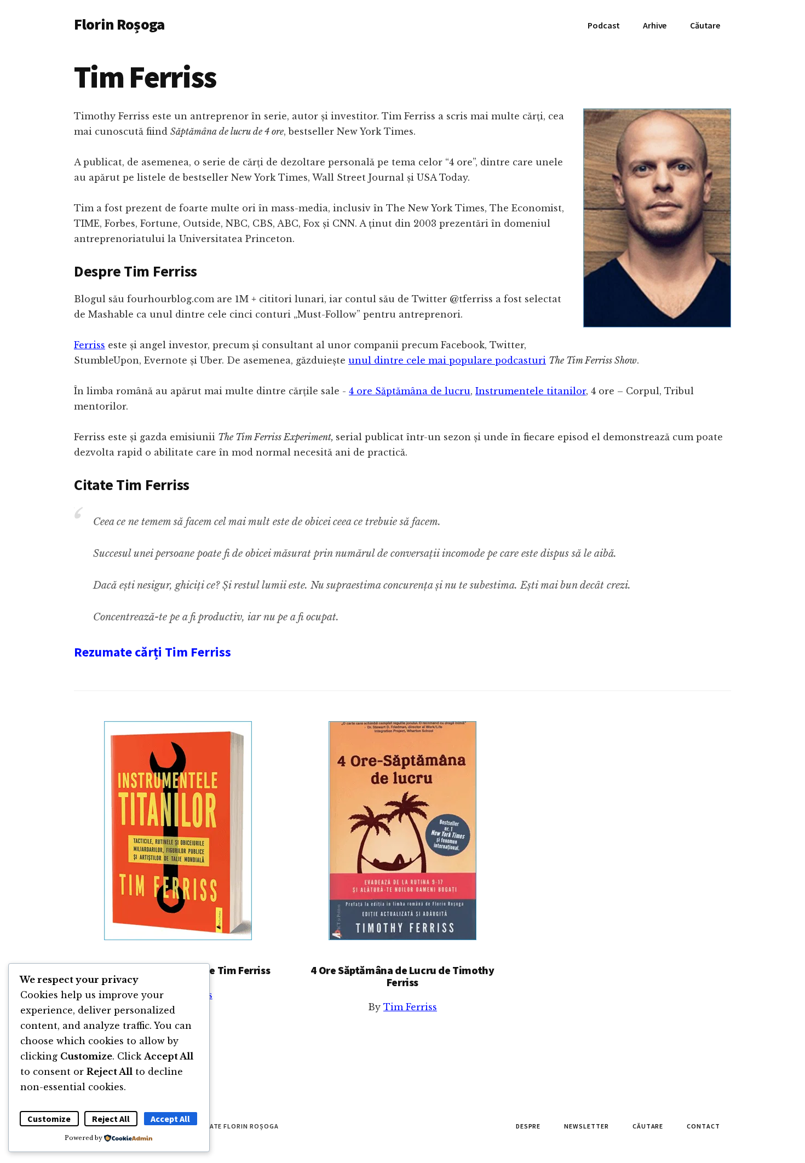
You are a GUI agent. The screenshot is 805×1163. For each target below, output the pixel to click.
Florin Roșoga (119, 24)
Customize (49, 1118)
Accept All (170, 1118)
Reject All (111, 1118)
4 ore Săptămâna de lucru (409, 390)
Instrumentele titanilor (530, 390)
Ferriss (89, 344)
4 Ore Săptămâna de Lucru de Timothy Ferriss (402, 976)
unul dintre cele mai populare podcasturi (447, 360)
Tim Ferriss (410, 1006)
